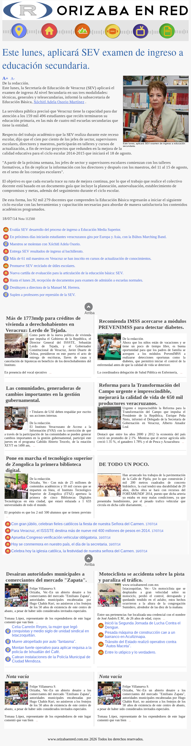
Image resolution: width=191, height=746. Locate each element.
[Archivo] (171, 30)
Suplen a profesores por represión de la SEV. (42, 295)
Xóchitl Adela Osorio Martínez (59, 102)
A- (13, 78)
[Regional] (78, 30)
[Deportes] (108, 30)
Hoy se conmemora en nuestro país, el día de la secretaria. (65, 544)
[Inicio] (95, 19)
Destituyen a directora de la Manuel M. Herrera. (45, 287)
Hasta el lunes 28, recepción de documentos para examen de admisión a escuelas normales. (76, 280)
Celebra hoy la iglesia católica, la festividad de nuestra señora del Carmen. (79, 551)
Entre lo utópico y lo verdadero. (130, 652)
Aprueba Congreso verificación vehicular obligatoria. (60, 537)
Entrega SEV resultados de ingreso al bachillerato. (46, 251)
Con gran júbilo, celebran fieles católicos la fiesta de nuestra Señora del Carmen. (84, 524)
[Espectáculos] (138, 30)
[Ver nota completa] (16, 357)
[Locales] (48, 30)
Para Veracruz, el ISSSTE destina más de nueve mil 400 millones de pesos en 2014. (87, 531)
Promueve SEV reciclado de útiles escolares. (42, 266)
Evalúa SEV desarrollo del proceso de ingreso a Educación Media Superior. (65, 230)
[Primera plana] (17, 30)
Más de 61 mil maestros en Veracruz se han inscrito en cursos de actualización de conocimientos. (80, 258)
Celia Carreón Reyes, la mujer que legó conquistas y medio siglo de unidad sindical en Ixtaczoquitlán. (50, 631)
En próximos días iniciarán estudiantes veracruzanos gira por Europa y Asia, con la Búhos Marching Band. (88, 237)
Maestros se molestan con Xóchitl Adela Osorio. (45, 244)
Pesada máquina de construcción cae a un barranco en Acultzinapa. (140, 634)
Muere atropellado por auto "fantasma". (44, 642)
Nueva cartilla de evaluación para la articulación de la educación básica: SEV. (66, 273)
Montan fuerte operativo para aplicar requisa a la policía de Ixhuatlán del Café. (52, 650)
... (50, 372)
